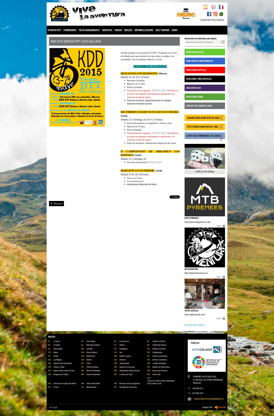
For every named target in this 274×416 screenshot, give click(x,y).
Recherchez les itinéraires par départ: (201, 38)
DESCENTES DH (193, 87)
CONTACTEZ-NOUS (212, 20)
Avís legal (53, 407)
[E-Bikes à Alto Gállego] (205, 159)
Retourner (58, 203)
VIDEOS (118, 30)
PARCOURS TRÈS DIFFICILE (199, 78)
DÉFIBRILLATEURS (144, 30)
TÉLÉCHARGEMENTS (89, 30)
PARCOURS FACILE (195, 52)
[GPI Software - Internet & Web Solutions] (220, 407)
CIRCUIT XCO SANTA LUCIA (199, 105)
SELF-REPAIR (162, 30)
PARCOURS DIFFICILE (196, 69)
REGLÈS (128, 30)
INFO (219, 225)
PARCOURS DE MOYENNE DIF (199, 60)
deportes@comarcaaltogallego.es (209, 398)
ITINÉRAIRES (69, 30)
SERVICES (107, 30)
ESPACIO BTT (54, 30)
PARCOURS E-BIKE (194, 96)
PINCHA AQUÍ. (159, 90)
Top (1, 411)
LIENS (174, 30)
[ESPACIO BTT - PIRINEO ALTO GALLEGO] (92, 13)
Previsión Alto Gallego (195, 325)
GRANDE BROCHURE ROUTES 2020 (202, 117)
